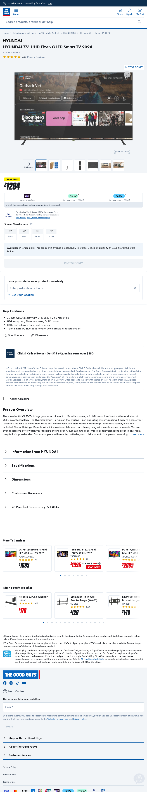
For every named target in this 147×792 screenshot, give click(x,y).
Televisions (18, 32)
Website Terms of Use (57, 718)
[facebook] (4, 682)
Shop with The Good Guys (25, 738)
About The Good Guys (23, 746)
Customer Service (20, 755)
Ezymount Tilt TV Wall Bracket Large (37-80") (83, 598)
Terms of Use (9, 781)
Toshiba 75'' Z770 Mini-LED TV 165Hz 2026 (83, 551)
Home (6, 32)
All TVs (30, 32)
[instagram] (11, 682)
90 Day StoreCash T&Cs (92, 658)
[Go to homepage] (6, 12)
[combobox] (73, 288)
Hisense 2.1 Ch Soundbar (33, 596)
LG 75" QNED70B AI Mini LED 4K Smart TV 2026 (33, 551)
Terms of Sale (9, 774)
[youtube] (24, 682)
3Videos (28, 166)
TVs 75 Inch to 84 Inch (48, 32)
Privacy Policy (79, 718)
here (50, 3)
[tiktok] (17, 682)
